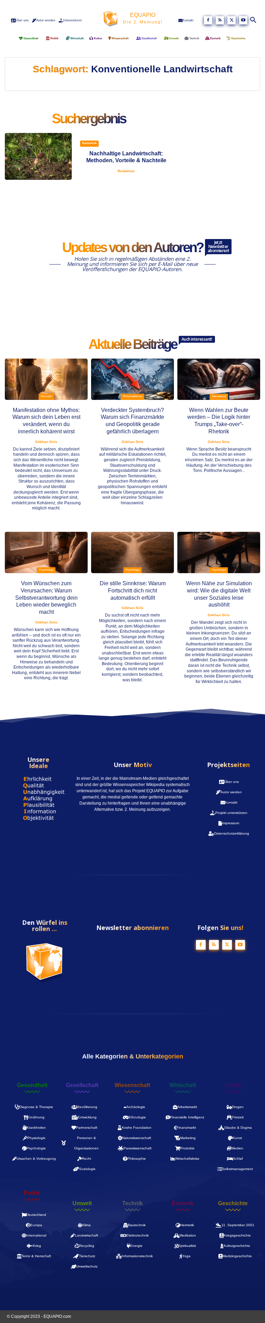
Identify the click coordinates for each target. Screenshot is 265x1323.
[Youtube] (243, 20)
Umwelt (82, 1203)
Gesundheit (32, 1085)
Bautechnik (89, 143)
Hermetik (46, 396)
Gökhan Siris (46, 442)
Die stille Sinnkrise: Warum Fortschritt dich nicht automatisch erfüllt (133, 590)
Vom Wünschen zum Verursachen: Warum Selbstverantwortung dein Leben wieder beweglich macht (46, 597)
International (219, 396)
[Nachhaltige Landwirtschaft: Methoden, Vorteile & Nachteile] (38, 156)
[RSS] (220, 20)
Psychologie (46, 569)
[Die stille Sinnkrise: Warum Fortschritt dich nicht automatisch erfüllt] (132, 552)
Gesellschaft (82, 1085)
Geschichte (233, 1203)
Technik (132, 1203)
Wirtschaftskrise (132, 396)
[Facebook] (208, 20)
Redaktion (126, 171)
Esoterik (183, 1203)
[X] (231, 20)
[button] (253, 20)
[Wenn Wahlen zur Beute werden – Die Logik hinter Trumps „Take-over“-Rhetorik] (218, 379)
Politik (32, 1193)
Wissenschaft (132, 1085)
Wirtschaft (182, 1085)
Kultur (233, 1085)
